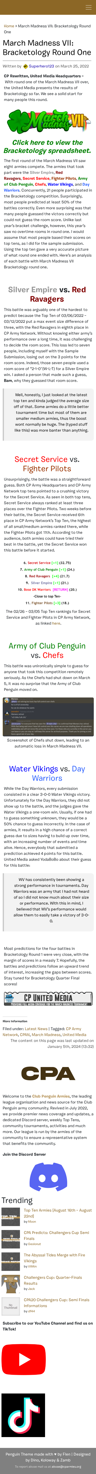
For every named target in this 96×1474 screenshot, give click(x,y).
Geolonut (34, 1244)
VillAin (32, 1266)
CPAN (25, 1035)
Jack (31, 1289)
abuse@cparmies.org (66, 1466)
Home (9, 26)
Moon (32, 1221)
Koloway (48, 1460)
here (56, 624)
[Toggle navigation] (88, 7)
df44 (31, 1311)
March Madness (46, 1035)
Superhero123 (41, 66)
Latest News (36, 1029)
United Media (74, 1035)
